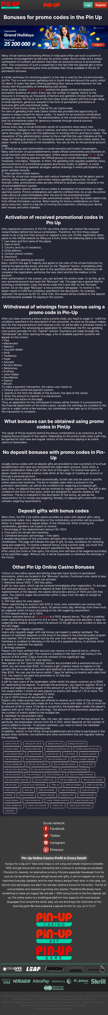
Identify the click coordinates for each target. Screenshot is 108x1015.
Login (88, 5)
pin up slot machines (16, 770)
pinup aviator (87, 795)
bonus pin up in (33, 744)
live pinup (70, 754)
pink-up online (68, 790)
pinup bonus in (32, 800)
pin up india (42, 616)
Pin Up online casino (65, 764)
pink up (55, 785)
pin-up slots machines (75, 770)
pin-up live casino (93, 780)
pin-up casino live (44, 780)
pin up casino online (84, 759)
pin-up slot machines (34, 785)
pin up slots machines (45, 770)
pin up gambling (13, 764)
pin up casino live (57, 759)
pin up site (87, 764)
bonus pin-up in (76, 744)
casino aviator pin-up (87, 749)
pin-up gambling (68, 780)
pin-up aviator (13, 775)
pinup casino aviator (58, 800)
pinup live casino (37, 805)
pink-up (28, 790)
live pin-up (52, 754)
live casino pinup (14, 754)
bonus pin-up (55, 744)
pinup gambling (13, 805)
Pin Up (93, 154)
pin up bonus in (33, 759)
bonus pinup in (32, 749)
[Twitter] (45, 835)
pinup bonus (12, 800)
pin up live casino (38, 764)
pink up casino (73, 785)
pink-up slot (89, 790)
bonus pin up (12, 744)
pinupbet (10, 811)
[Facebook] (45, 828)
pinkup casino (26, 795)
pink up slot (11, 790)
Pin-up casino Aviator (16, 780)
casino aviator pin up (58, 749)
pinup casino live (84, 800)
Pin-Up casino (36, 89)
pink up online (95, 785)
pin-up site (11, 785)
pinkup (9, 795)
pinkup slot (67, 795)
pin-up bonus (34, 775)
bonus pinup (12, 749)
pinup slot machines (80, 805)
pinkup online (47, 795)
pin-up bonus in (55, 775)
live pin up (35, 754)
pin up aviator (89, 754)
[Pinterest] (45, 849)
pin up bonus (12, 759)
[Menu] (52, 5)
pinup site (58, 805)
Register (101, 5)
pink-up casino (46, 790)
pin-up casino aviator (81, 775)
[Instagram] (45, 842)
